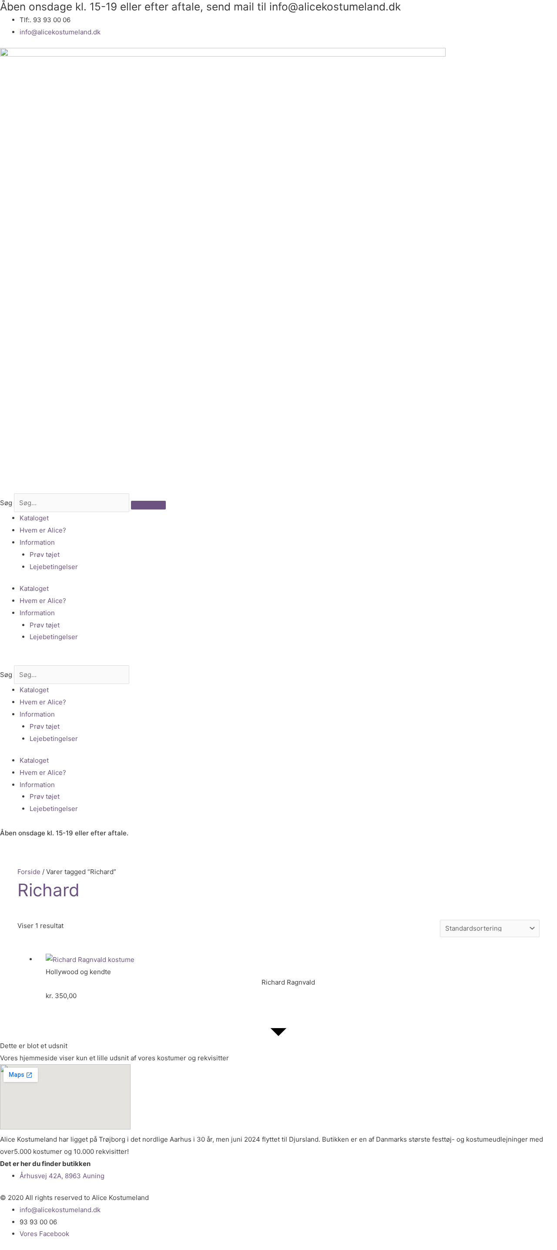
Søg (6, 503)
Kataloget (34, 518)
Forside (28, 872)
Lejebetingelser (54, 567)
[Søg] (148, 505)
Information (37, 542)
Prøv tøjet (45, 554)
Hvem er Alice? (43, 530)
